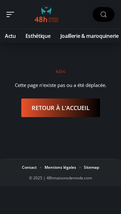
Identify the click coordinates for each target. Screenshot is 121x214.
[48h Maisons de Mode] (46, 14)
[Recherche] (103, 15)
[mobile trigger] (11, 14)
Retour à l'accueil (61, 108)
